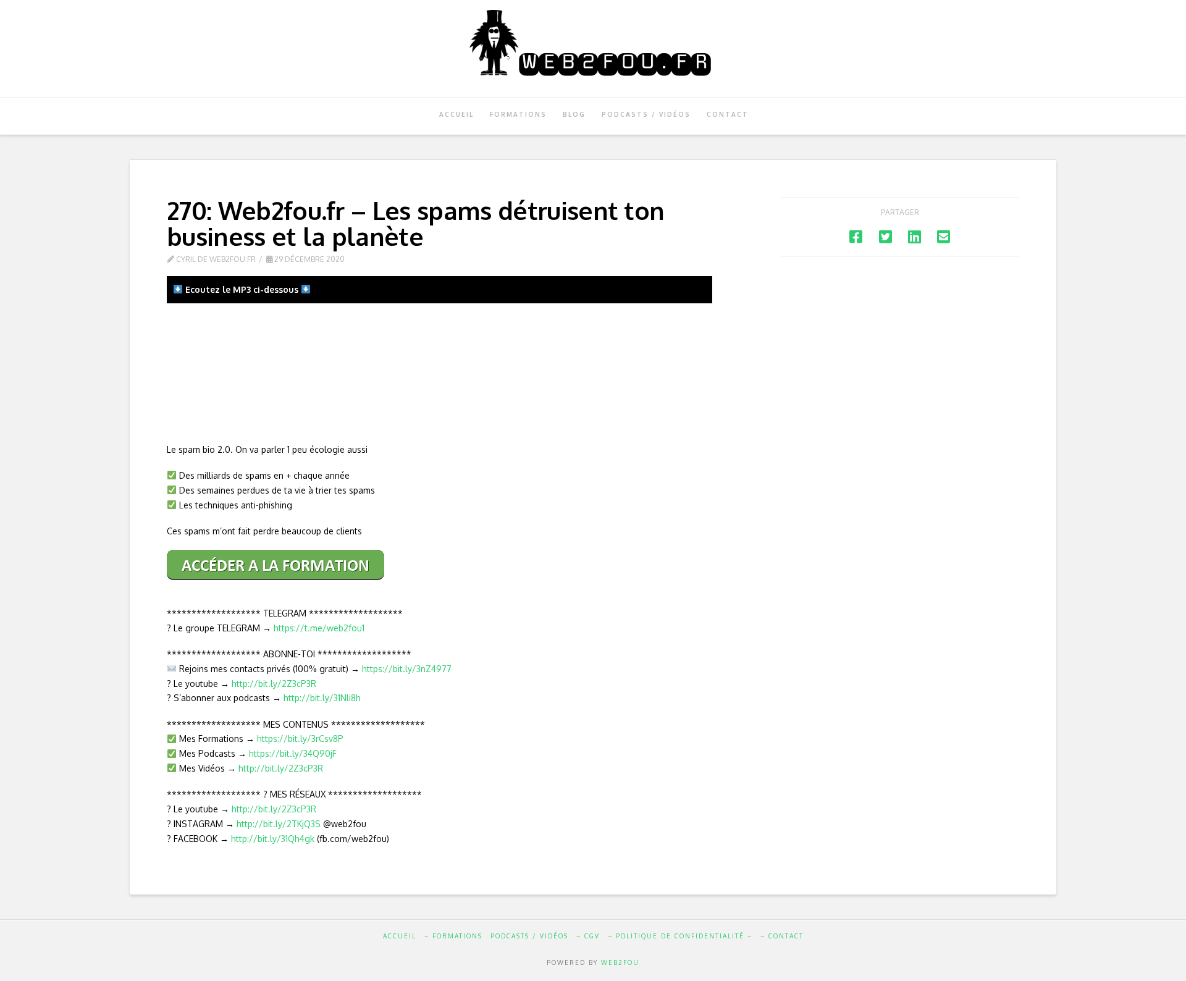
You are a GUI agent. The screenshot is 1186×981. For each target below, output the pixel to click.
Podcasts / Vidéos (529, 936)
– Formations (453, 936)
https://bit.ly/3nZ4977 (407, 668)
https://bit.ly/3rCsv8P (300, 738)
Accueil (399, 936)
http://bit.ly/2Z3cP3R (274, 683)
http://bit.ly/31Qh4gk (272, 838)
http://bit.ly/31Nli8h (322, 698)
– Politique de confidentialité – (680, 936)
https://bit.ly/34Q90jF (293, 753)
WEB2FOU (620, 962)
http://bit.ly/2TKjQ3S (279, 824)
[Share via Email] (943, 236)
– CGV (588, 936)
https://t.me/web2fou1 (319, 628)
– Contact (782, 936)
